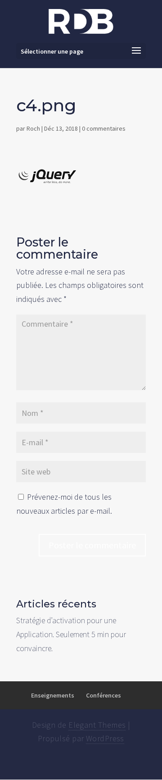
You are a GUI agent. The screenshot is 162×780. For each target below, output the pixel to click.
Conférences (103, 695)
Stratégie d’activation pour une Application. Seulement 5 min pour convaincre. (71, 634)
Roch (33, 128)
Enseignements (52, 695)
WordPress (105, 738)
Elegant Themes (97, 725)
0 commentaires (104, 128)
